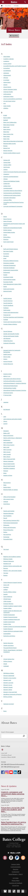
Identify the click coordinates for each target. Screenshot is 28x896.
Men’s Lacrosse (7, 449)
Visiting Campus (7, 661)
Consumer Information (9, 197)
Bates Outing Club (8, 134)
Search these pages (7, 732)
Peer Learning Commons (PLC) (11, 520)
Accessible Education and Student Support (14, 66)
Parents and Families (8, 511)
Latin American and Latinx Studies (12, 419)
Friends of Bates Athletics (10, 324)
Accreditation (7, 70)
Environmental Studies (9, 279)
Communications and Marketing (12, 193)
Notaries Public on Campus (10, 489)
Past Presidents (7, 515)
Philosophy (6, 525)
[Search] (23, 736)
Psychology (6, 537)
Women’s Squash (8, 687)
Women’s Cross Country (9, 678)
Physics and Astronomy (9, 527)
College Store (7, 186)
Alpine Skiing (6, 82)
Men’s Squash (7, 454)
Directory (5, 239)
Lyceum (5, 423)
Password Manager (8, 513)
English (5, 274)
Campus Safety (7, 164)
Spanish (5, 594)
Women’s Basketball (8, 675)
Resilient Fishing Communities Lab (12, 566)
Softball (5, 589)
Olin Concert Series (8, 499)
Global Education (8, 340)
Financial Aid (6, 315)
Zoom (4, 711)
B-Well (5, 115)
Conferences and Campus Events (12, 195)
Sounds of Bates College (9, 592)
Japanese (5, 402)
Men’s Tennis (6, 456)
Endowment (6, 272)
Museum (5, 470)
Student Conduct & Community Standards (14, 626)
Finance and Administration (10, 312)
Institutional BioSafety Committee (12, 381)
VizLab (5, 663)
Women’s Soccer (7, 685)
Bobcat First (6, 148)
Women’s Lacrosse (8, 682)
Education (6, 256)
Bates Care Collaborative (9, 122)
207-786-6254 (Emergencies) (10, 767)
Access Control (7, 63)
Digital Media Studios (9, 232)
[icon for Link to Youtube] (11, 772)
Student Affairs (7, 608)
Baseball (5, 120)
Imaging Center (7, 374)
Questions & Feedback (15, 883)
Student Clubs (7, 624)
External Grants (7, 291)
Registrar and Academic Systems (12, 556)
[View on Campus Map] (2, 749)
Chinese (5, 179)
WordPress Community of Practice (12, 694)
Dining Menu (6, 237)
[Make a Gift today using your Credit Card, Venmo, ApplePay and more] (5, 858)
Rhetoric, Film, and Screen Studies (12, 570)
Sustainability (7, 633)
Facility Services (7, 298)
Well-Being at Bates (8, 673)
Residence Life (7, 563)
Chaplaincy (6, 174)
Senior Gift (6, 585)
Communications (16, 867)
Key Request (6, 409)
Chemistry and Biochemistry (10, 176)
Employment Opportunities (10, 270)
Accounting (6, 68)
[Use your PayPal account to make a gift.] (17, 858)
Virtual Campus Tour (8, 659)
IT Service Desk (7, 395)
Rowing (5, 575)
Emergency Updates (8, 263)
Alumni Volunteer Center (10, 89)
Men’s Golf (6, 447)
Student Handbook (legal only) (11, 619)
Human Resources (8, 363)
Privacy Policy (15, 880)
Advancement (7, 75)
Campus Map (6, 162)
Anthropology (7, 94)
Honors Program (7, 361)
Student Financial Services (10, 617)
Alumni (5, 84)
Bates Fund (6, 127)
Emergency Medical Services (10, 260)
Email (4, 258)
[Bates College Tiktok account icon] (14, 891)
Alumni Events (7, 87)
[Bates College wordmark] (14, 2)
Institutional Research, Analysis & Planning (14, 383)
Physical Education (8, 530)
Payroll (5, 518)
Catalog (5, 169)
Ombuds (5, 501)
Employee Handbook (8, 267)
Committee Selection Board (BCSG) (12, 190)
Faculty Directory (8, 300)
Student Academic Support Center (12, 606)
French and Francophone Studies (12, 322)
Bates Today (6, 136)
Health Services (7, 354)
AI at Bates (6, 80)
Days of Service (7, 219)
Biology (5, 146)
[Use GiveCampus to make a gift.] (23, 858)
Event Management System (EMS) (12, 284)
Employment (15, 872)
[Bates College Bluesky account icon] (5, 891)
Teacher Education (8, 643)
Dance (5, 216)
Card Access (6, 167)
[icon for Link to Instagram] (7, 772)
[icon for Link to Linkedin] (15, 772)
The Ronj (5, 573)
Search (25, 2)
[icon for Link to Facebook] (3, 772)
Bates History (6, 129)
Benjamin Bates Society (9, 143)
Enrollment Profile (8, 277)
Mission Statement (8, 461)
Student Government (9, 621)
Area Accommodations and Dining (12, 98)
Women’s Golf (7, 680)
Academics (6, 61)
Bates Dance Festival (8, 124)
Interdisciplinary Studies (9, 388)
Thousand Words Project (9, 647)
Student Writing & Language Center (13, 631)
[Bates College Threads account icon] (9, 891)
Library (5, 421)
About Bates (8, 5)
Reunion (5, 568)
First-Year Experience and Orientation (13, 317)
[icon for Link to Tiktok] (19, 772)
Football (5, 319)
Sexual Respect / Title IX (16, 874)
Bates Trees (6, 138)
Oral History (6, 504)
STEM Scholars (7, 601)
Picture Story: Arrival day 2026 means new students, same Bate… (12, 809)
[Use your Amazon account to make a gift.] (11, 858)
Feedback (5, 307)
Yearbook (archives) (8, 704)
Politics (5, 532)
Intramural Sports (8, 392)
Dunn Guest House (8, 241)
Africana (5, 77)
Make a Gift (6, 433)
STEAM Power (7, 599)
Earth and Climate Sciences (10, 249)
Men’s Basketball (7, 442)
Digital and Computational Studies (12, 227)
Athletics (5, 108)
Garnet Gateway (7, 331)
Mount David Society (9, 463)
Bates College (14, 839)
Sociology (6, 587)
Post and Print (7, 534)
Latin (4, 416)
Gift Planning (6, 338)
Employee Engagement (9, 265)
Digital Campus (7, 230)
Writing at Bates (7, 696)
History (5, 359)
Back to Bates (7, 117)
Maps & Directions (8, 435)
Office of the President (9, 497)
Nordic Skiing (7, 487)
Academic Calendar (8, 59)
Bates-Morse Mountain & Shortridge (13, 141)
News (4, 485)
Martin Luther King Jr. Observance (12, 438)
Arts (4, 103)
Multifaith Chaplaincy (9, 468)
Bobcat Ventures (7, 150)
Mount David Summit (9, 466)
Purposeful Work (7, 539)
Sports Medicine (7, 596)
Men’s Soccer (6, 452)
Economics (6, 253)
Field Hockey (6, 310)
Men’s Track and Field (9, 459)
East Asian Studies (8, 251)
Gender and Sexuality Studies (11, 333)
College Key (6, 183)
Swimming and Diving (9, 636)
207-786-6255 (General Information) (12, 764)
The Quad (6, 549)
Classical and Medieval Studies (11, 181)
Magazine (6, 431)
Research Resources (8, 561)
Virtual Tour (15, 885)
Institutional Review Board (10, 385)
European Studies (8, 282)
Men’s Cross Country (8, 445)
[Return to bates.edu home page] (2, 6)
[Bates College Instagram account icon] (18, 891)
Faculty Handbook (8, 305)
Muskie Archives (7, 475)
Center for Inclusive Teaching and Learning (14, 172)
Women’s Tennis (7, 689)
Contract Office (7, 200)
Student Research (8, 629)
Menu (3, 2)
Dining (5, 234)
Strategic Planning (8, 603)
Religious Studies (7, 559)
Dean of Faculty (7, 221)
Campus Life (6, 160)
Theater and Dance (8, 645)
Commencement (7, 188)
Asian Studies (7, 106)
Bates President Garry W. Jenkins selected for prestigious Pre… (13, 823)
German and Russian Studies (11, 336)
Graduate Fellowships (9, 343)
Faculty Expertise (7, 303)
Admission (6, 73)
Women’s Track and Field (10, 692)
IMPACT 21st (6, 376)
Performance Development (10, 522)
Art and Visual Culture (9, 101)
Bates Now (6, 131)
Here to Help (6, 356)
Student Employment (9, 614)
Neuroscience (7, 482)
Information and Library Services (12, 378)
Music (5, 473)
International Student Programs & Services (14, 390)
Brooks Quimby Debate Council (11, 153)
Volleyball (6, 666)
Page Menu (15, 35)
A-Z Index (15, 878)
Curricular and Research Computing (12, 206)
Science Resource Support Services (12, 582)
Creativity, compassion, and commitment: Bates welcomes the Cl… (12, 794)
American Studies (8, 91)
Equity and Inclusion (8, 289)
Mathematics (6, 440)
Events (5, 286)
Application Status (8, 96)
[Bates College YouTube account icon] (22, 891)
